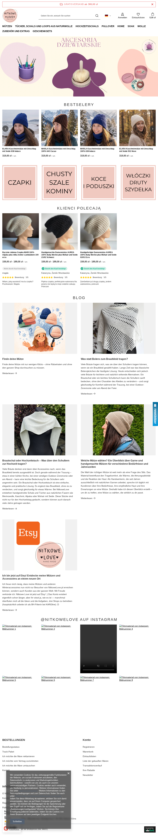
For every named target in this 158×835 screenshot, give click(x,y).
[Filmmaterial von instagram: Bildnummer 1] (20, 649)
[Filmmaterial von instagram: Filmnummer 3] (98, 649)
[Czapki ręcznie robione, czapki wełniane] (19, 182)
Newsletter (88, 775)
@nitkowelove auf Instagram (79, 619)
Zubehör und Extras (16, 31)
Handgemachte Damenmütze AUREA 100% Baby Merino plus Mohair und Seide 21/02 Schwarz (59, 254)
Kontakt (6, 770)
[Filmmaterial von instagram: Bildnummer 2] (59, 649)
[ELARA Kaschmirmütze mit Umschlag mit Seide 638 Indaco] (20, 128)
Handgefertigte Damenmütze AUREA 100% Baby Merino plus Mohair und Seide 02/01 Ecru (98, 254)
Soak (131, 26)
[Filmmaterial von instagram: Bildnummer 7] (98, 700)
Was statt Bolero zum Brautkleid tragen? (104, 359)
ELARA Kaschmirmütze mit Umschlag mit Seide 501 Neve (136, 150)
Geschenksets (42, 31)
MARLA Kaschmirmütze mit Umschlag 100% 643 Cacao (58, 150)
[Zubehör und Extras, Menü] (31, 31)
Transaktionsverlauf (92, 765)
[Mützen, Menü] (13, 26)
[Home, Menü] (126, 26)
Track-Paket (8, 751)
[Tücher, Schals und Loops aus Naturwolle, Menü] (74, 26)
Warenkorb (88, 751)
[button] (5, 129)
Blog (79, 298)
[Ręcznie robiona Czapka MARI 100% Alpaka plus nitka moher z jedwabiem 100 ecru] (20, 231)
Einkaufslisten (89, 756)
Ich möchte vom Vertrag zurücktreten (20, 761)
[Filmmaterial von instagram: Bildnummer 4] (137, 649)
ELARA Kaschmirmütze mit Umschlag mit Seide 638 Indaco (19, 150)
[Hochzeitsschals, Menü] (100, 26)
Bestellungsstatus (10, 747)
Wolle (141, 26)
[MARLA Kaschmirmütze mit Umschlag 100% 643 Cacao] (59, 128)
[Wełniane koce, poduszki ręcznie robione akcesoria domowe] (98, 182)
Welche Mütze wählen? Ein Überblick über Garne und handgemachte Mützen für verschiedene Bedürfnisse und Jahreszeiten (114, 463)
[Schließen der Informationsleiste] (152, 4)
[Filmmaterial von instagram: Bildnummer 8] (137, 700)
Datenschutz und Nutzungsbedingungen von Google (38, 796)
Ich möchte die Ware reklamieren (18, 756)
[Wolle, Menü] (147, 26)
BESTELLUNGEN (13, 739)
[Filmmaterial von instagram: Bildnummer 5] (20, 700)
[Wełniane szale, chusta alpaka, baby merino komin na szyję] (59, 182)
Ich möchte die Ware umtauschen (18, 765)
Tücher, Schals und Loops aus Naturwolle (44, 26)
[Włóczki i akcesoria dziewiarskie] (138, 182)
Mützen (7, 26)
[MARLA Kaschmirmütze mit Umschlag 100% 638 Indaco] (98, 128)
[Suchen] (96, 15)
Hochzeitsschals (87, 26)
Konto (87, 739)
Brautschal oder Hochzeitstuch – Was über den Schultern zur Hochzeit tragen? (35, 462)
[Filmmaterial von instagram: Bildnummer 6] (59, 700)
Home (121, 26)
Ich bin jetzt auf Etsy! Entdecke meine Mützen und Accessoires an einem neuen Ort (31, 577)
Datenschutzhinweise (28, 791)
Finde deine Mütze (13, 359)
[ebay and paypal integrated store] (150, 829)
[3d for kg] (79, 66)
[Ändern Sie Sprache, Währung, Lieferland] (108, 16)
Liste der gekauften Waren (95, 761)
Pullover (108, 26)
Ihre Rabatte (89, 770)
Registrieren (89, 747)
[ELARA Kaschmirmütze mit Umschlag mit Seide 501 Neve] (137, 128)
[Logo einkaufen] (10, 16)
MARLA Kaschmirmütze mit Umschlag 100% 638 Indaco (97, 150)
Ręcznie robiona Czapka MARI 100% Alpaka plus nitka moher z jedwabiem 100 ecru (20, 254)
